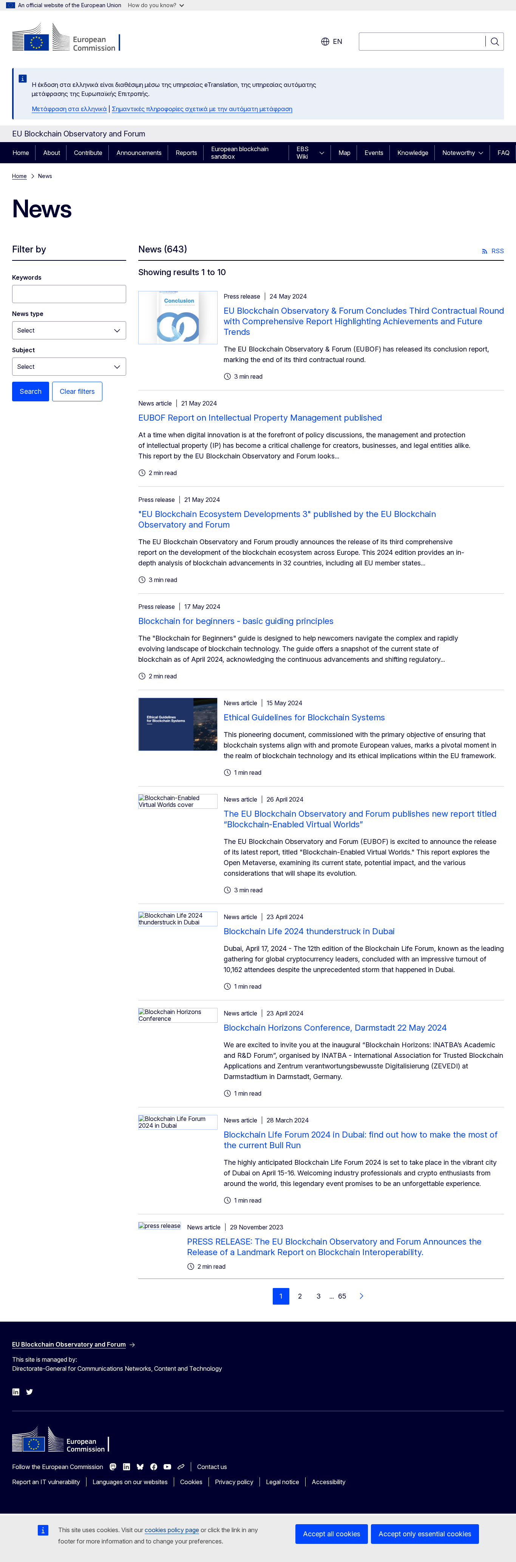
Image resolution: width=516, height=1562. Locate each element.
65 (342, 1296)
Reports (186, 152)
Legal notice (282, 1482)
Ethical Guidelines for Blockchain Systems (304, 717)
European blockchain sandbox (240, 152)
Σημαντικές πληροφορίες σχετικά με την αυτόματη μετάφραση (202, 109)
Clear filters (77, 391)
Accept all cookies (331, 1534)
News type (27, 313)
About (51, 152)
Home (20, 152)
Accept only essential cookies (425, 1534)
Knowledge (412, 152)
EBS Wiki (303, 152)
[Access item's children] (324, 152)
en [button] (337, 41)
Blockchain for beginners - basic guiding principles (236, 621)
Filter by (29, 249)
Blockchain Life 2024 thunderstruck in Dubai (309, 931)
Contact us (212, 1467)
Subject (23, 350)
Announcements (139, 152)
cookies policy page (172, 1530)
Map (344, 152)
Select (25, 330)
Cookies (191, 1482)
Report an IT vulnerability (46, 1482)
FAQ (503, 152)
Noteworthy (458, 152)
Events (374, 152)
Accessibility (329, 1482)
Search (31, 391)
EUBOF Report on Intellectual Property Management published (260, 418)
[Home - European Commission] (73, 38)
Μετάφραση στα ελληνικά (69, 109)
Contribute (88, 152)
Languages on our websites (130, 1482)
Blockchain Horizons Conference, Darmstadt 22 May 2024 (335, 1028)
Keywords (27, 277)
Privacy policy (234, 1482)
